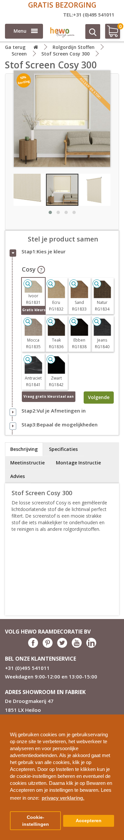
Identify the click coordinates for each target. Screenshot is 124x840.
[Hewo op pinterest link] (47, 646)
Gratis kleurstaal (33, 310)
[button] (116, 716)
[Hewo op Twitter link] (62, 646)
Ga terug (15, 47)
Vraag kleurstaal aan (48, 396)
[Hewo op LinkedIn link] (91, 646)
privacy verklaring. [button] (63, 798)
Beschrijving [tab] (24, 449)
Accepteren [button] (89, 820)
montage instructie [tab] (78, 462)
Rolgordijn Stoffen (74, 47)
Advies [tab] (17, 476)
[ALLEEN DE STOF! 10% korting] (62, 118)
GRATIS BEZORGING (62, 5)
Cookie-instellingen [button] (35, 821)
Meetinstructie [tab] (27, 462)
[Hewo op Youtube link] (76, 646)
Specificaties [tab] (63, 449)
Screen (19, 54)
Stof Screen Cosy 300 (65, 54)
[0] (109, 33)
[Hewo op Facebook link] (33, 646)
